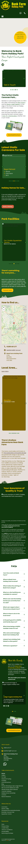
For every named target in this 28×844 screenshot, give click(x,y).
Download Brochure (14, 135)
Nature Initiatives (6, 796)
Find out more (7, 290)
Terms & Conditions (7, 829)
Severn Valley (5, 808)
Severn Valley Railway (13, 104)
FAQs (3, 824)
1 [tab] (10, 89)
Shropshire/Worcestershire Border (11, 810)
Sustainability (5, 831)
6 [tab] (17, 263)
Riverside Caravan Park (8, 812)
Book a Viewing (7, 206)
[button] (14, 323)
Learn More (5, 371)
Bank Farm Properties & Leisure (15, 667)
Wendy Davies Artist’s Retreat (10, 789)
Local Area (4, 807)
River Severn (21, 102)
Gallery (3, 775)
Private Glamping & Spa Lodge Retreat (12, 786)
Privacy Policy (5, 826)
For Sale (4, 777)
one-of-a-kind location (10, 116)
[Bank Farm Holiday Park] (13, 6)
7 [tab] (18, 263)
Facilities (4, 780)
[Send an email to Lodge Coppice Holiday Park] (8, 706)
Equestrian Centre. (7, 814)
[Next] (24, 78)
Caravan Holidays (6, 791)
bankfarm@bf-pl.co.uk (14, 350)
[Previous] (4, 78)
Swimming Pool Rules (7, 833)
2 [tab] (12, 89)
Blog (3, 784)
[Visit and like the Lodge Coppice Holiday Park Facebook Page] (4, 706)
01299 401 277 (7, 748)
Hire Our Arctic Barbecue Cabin (10, 787)
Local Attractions (6, 782)
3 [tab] (12, 263)
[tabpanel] (14, 78)
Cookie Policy (5, 828)
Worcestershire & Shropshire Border (15, 453)
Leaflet (17, 343)
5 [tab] (17, 89)
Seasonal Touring (6, 779)
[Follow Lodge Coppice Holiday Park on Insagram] (6, 706)
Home (3, 773)
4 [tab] (15, 89)
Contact (4, 795)
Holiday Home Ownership (8, 793)
